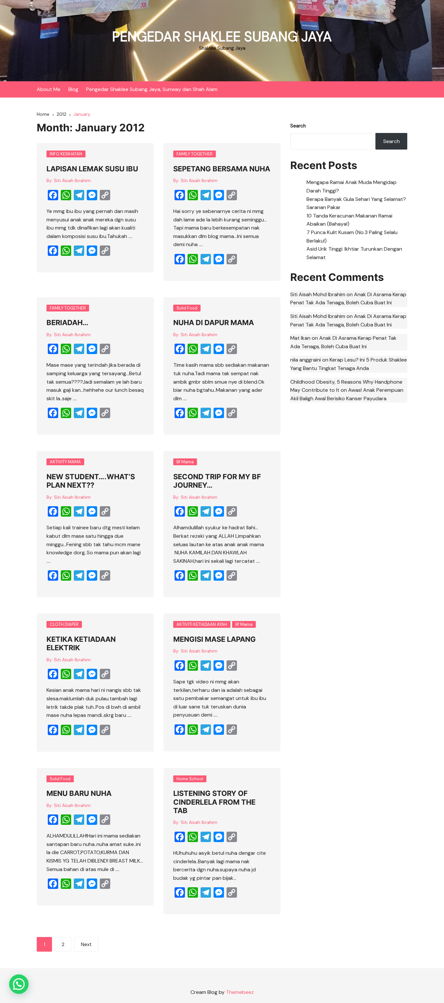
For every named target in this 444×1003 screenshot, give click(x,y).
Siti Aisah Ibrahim (72, 180)
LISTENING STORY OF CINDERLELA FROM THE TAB (214, 802)
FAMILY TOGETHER (194, 154)
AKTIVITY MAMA (65, 462)
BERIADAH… (67, 322)
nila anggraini (305, 359)
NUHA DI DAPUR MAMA (213, 322)
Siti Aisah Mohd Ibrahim (317, 294)
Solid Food (186, 308)
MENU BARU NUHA (78, 793)
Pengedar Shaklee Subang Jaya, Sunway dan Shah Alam (151, 89)
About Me (48, 89)
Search (298, 126)
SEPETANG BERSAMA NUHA (221, 169)
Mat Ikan (300, 338)
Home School (189, 779)
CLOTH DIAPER (64, 624)
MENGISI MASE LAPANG (214, 639)
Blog (73, 89)
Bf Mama (185, 462)
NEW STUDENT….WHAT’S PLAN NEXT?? (90, 480)
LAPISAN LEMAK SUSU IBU (92, 169)
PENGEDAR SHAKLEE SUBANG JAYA (222, 37)
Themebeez (240, 992)
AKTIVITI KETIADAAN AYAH (201, 624)
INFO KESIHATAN (66, 154)
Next (86, 944)
